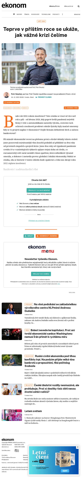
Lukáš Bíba (18, 89)
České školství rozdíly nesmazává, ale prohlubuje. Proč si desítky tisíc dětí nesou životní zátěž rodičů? (52, 388)
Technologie (46, 14)
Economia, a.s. (20, 442)
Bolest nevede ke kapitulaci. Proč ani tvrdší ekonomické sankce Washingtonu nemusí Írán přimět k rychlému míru (50, 333)
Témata (26, 14)
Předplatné (5, 459)
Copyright (5, 442)
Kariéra (25, 455)
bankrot (25, 108)
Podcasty (56, 14)
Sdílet (30, 236)
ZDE (58, 284)
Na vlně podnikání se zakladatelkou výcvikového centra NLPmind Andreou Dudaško (50, 307)
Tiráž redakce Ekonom (9, 457)
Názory (19, 14)
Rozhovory (35, 14)
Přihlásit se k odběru (41, 274)
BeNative (77, 14)
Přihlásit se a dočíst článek (39, 221)
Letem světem (33, 411)
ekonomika (16, 108)
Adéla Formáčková (24, 462)
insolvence (7, 108)
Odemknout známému (48, 236)
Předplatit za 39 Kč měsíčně (39, 190)
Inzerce (4, 462)
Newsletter (26, 457)
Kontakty (4, 455)
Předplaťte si (54, 6)
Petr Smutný (16, 94)
